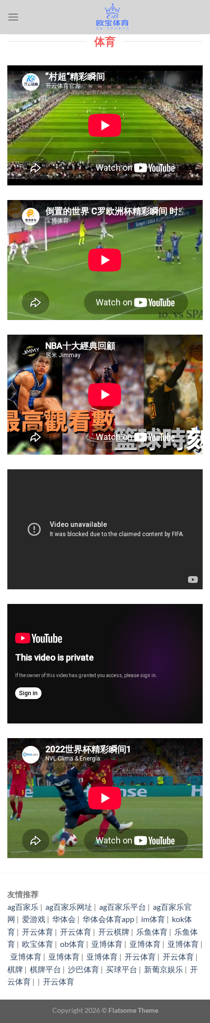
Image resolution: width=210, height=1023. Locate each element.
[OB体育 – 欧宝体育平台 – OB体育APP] (110, 17)
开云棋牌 (113, 931)
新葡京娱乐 (163, 969)
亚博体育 (107, 943)
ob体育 (72, 943)
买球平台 (121, 969)
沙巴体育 (83, 969)
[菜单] (13, 17)
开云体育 (37, 931)
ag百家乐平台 (122, 906)
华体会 (64, 918)
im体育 (153, 918)
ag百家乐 (23, 906)
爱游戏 (33, 918)
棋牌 (15, 969)
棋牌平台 (45, 969)
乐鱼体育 (152, 931)
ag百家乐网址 (68, 906)
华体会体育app (108, 918)
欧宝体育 (37, 943)
